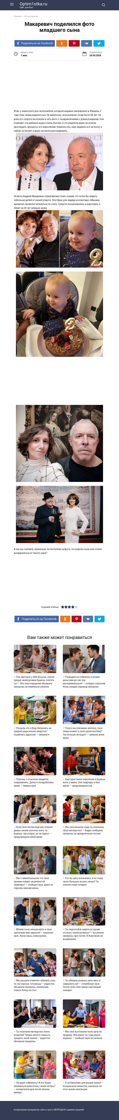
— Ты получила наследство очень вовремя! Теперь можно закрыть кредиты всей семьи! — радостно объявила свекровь (32, 1036)
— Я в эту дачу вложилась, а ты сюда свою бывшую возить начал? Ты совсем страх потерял (83, 881)
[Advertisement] (59, 85)
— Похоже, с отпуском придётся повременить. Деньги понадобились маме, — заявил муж (34, 782)
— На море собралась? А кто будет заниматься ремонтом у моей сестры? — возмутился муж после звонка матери (34, 1087)
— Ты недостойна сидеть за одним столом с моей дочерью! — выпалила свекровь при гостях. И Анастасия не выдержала (83, 934)
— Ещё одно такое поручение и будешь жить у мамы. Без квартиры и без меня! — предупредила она (84, 782)
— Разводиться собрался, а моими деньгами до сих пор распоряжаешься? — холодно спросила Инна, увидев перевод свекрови (84, 682)
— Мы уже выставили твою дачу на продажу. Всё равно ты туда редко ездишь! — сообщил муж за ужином (82, 1035)
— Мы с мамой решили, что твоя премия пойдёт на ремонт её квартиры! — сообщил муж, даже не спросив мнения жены (33, 883)
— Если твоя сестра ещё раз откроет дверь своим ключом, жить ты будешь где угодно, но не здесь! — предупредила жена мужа (33, 832)
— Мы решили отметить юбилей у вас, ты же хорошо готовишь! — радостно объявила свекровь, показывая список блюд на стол (34, 985)
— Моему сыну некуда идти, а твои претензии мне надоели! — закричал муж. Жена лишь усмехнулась (33, 932)
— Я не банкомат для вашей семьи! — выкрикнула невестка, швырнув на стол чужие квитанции (83, 1086)
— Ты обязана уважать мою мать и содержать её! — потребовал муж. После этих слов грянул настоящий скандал (82, 985)
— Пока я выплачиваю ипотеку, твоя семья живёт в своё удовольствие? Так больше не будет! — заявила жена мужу (83, 733)
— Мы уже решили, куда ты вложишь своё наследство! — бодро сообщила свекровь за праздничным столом (83, 830)
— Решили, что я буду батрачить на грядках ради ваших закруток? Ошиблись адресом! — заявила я (32, 731)
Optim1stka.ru (33, 3)
